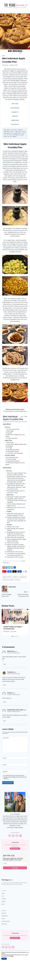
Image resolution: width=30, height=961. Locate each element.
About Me (4, 913)
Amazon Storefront (6, 921)
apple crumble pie (7, 576)
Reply (4, 664)
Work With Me (5, 915)
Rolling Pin (15, 116)
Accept (4, 958)
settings (11, 956)
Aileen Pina (10, 651)
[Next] (26, 622)
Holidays (3, 901)
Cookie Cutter (15, 120)
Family (3, 893)
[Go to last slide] (4, 622)
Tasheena (10, 672)
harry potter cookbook (8, 579)
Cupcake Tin (15, 112)
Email (5, 764)
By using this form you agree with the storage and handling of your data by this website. (15, 777)
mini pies (17, 579)
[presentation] (15, 616)
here (25, 411)
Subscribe (15, 868)
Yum (21, 416)
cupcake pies (23, 576)
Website (5, 771)
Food (3, 55)
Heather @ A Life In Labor (15, 710)
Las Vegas (4, 898)
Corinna (9, 693)
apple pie (15, 576)
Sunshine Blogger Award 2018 (6, 594)
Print (26, 416)
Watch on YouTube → (15, 848)
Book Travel (4, 924)
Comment (6, 738)
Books (3, 904)
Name (5, 758)
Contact (3, 918)
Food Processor (15, 107)
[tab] (12, 636)
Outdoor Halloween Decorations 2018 (22, 594)
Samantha (6, 65)
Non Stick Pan (15, 124)
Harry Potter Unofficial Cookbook (13, 78)
